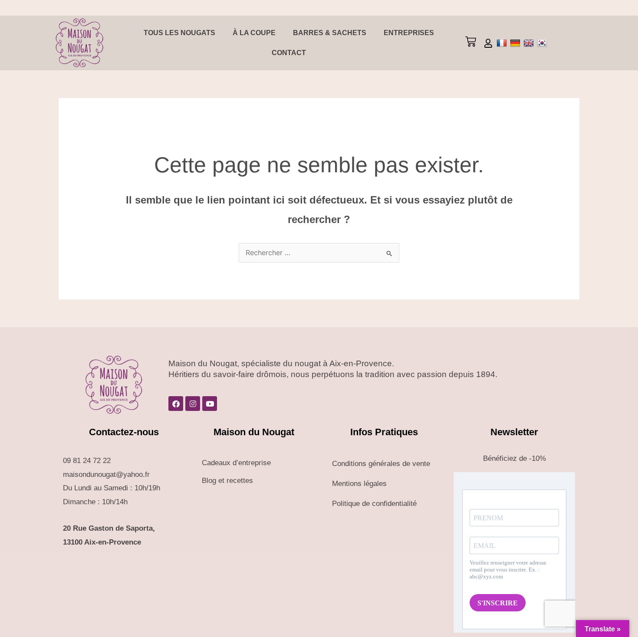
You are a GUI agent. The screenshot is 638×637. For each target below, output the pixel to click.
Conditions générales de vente (381, 464)
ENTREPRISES (409, 32)
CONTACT (289, 52)
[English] (529, 43)
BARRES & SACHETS (329, 32)
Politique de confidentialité (374, 503)
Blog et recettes (227, 480)
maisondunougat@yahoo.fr (106, 474)
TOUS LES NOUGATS (179, 32)
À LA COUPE (254, 32)
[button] (470, 43)
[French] (503, 43)
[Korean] (543, 43)
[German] (516, 43)
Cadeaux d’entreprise (236, 463)
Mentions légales (359, 483)
